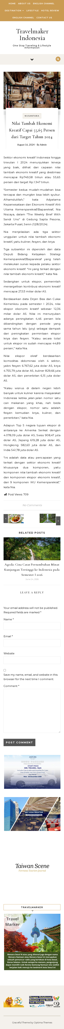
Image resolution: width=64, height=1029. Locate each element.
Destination (13, 10)
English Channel (43, 3)
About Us (24, 3)
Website (9, 653)
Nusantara (32, 116)
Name (9, 619)
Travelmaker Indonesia (32, 34)
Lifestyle (32, 10)
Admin (43, 145)
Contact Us (44, 17)
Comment (11, 686)
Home (12, 3)
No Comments (32, 505)
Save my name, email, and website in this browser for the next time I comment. (31, 677)
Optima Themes (43, 1022)
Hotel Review (50, 10)
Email (8, 636)
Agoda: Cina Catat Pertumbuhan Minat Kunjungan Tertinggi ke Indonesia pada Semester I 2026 (32, 570)
